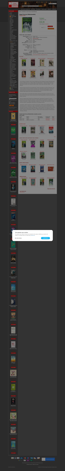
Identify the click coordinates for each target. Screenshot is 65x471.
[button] (18, 238)
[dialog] (32, 235)
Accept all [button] (45, 238)
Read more (33, 235)
